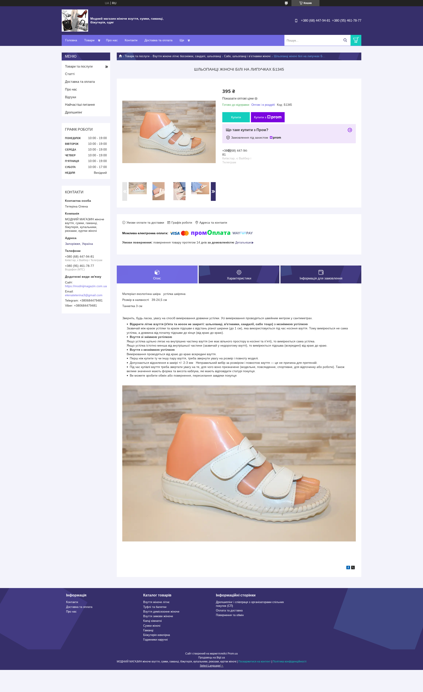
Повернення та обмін (230, 615)
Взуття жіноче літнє (156, 602)
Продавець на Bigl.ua (211, 657)
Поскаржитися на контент (254, 661)
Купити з (260, 117)
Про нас (112, 40)
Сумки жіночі (151, 625)
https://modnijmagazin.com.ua (86, 286)
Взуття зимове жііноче (158, 616)
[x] (353, 568)
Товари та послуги (137, 56)
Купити (236, 117)
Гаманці (148, 630)
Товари (89, 40)
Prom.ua (233, 653)
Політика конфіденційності (289, 661)
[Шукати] (345, 40)
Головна (71, 40)
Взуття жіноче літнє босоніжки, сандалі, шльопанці (187, 56)
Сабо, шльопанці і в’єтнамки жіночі (247, 56)
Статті (69, 74)
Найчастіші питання (80, 104)
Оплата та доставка (229, 610)
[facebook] (348, 568)
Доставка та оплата (159, 40)
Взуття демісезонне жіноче (161, 611)
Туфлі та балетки (154, 607)
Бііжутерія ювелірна (156, 635)
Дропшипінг (73, 112)
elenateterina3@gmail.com (83, 295)
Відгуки (70, 97)
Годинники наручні (155, 639)
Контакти (131, 40)
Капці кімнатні (152, 620)
